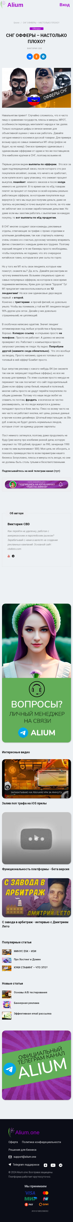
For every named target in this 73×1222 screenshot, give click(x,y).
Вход (65, 5)
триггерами (22, 302)
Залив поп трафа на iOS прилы (24, 803)
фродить (31, 399)
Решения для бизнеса (22, 1149)
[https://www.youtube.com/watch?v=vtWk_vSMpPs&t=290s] (36, 838)
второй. (19, 297)
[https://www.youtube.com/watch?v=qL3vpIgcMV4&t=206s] (36, 778)
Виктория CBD (34, 48)
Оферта (13, 1142)
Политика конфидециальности (41, 1142)
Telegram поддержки (26, 1164)
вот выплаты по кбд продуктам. (36, 217)
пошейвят (19, 182)
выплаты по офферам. (43, 164)
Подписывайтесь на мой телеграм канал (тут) (31, 471)
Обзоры (36, 28)
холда (61, 182)
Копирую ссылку (23, 333)
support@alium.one (24, 1156)
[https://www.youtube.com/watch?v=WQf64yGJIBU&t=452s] (36, 897)
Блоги (16, 23)
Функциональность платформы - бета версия (35, 869)
